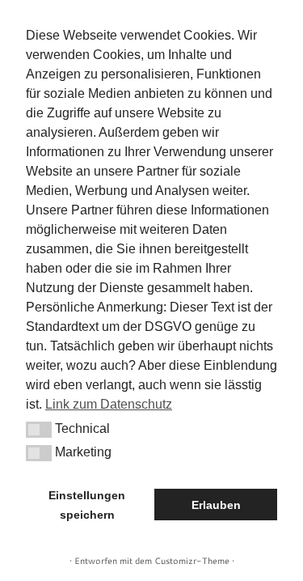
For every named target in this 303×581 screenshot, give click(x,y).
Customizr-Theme (191, 560)
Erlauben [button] (216, 504)
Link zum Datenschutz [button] (108, 404)
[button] (39, 430)
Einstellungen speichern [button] (86, 505)
